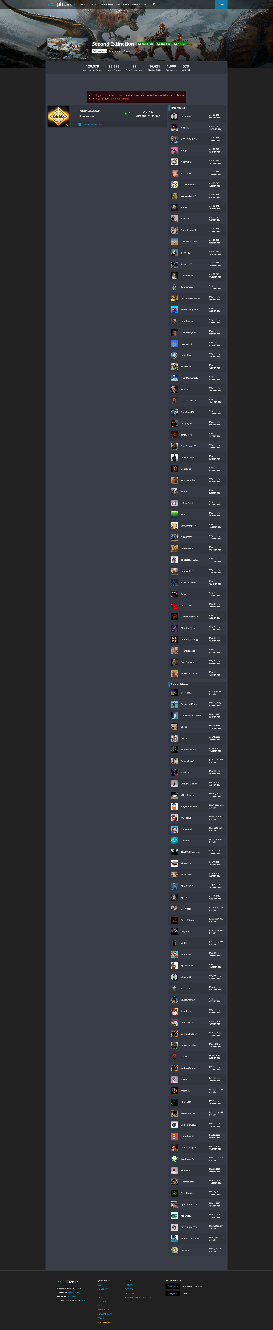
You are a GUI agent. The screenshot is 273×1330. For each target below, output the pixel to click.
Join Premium (104, 1322)
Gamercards (107, 4)
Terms (100, 1318)
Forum (127, 51)
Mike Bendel (73, 1292)
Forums (93, 4)
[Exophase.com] (62, 4)
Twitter (129, 1289)
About (100, 1297)
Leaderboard (122, 4)
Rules (100, 1293)
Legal (100, 1305)
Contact (101, 1301)
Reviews (136, 4)
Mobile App (102, 1289)
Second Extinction (113, 43)
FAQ (99, 1285)
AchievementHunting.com (138, 1297)
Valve (83, 1300)
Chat (145, 4)
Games (83, 4)
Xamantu (71, 1296)
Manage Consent (105, 1309)
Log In (221, 4)
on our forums (121, 98)
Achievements (100, 51)
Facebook (129, 1293)
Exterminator (88, 111)
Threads (129, 1285)
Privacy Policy (104, 1314)
